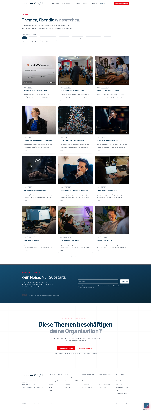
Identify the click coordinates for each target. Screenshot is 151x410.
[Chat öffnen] (146, 405)
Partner (85, 3)
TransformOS (55, 3)
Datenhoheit (107, 38)
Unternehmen (93, 3)
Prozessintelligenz (78, 38)
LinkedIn (115, 403)
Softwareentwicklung (104, 377)
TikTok (127, 403)
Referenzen (77, 3)
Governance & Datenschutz (30, 41)
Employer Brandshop (104, 384)
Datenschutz (119, 381)
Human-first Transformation (48, 38)
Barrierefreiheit (120, 384)
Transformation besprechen (121, 3)
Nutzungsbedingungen (122, 387)
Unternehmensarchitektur (93, 38)
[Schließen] (149, 395)
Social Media (102, 387)
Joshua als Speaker (54, 381)
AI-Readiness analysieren (85, 348)
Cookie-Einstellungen (121, 393)
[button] (138, 398)
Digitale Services (66, 3)
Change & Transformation (49, 41)
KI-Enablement (86, 384)
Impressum (119, 377)
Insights (102, 3)
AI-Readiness (32, 38)
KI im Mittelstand (64, 38)
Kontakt (51, 390)
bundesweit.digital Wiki (71, 381)
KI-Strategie (85, 377)
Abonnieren (124, 281)
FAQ (117, 390)
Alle (24, 38)
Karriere (51, 384)
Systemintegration (87, 387)
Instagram (121, 403)
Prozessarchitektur (87, 381)
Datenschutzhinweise (118, 285)
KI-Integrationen (103, 381)
